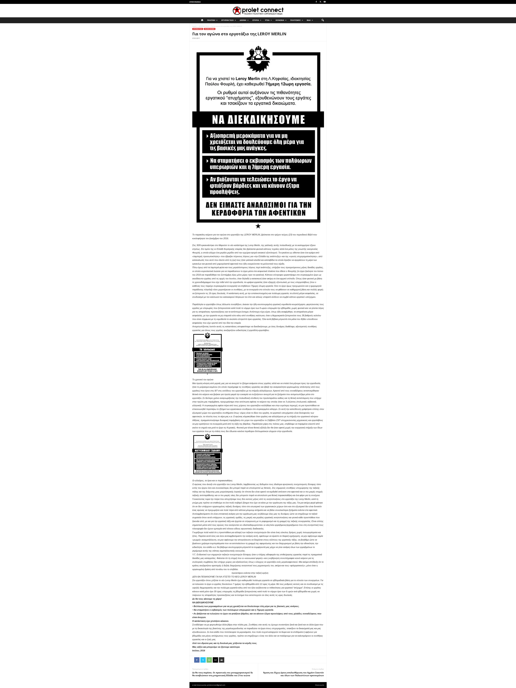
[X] (320, 2)
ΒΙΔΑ (309, 20)
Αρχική (194, 26)
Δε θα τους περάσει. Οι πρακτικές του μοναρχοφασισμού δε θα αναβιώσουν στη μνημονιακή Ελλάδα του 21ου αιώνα (222, 674)
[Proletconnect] (258, 10)
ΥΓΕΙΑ (267, 20)
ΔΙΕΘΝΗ (243, 20)
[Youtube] (324, 2)
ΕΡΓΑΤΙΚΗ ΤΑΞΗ (227, 20)
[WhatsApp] (209, 660)
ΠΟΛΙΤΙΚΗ (211, 20)
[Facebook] (316, 2)
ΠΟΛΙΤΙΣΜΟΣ (295, 20)
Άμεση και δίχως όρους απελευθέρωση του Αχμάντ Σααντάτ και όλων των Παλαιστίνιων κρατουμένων (293, 674)
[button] (323, 20)
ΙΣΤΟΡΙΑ (255, 20)
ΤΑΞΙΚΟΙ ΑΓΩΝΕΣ (209, 29)
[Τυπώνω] (221, 660)
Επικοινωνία (195, 2)
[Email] (215, 660)
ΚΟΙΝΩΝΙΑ (280, 20)
